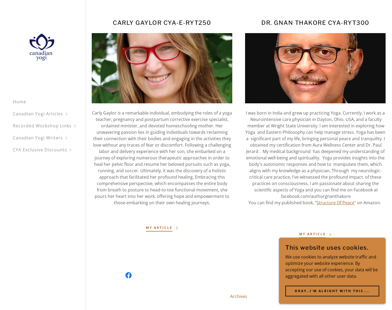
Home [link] (19, 102)
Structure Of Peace (335, 203)
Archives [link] (238, 296)
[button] (49, 114)
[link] (42, 47)
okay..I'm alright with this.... (332, 291)
